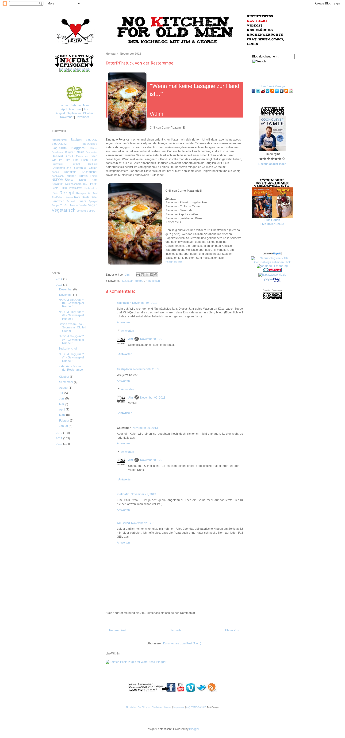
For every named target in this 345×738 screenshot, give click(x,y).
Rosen (69, 197)
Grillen (93, 168)
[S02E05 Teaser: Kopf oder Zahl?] (83, 70)
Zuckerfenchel (68, 348)
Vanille (83, 205)
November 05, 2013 (144, 302)
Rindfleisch (153, 280)
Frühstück (57, 164)
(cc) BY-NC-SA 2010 (196, 707)
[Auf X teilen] (147, 274)
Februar (76, 105)
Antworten (123, 322)
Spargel (93, 201)
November (66, 117)
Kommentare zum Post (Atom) (182, 643)
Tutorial (74, 205)
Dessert (57, 156)
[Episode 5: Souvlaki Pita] (79, 70)
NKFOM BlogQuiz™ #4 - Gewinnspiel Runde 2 (71, 358)
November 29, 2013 (144, 523)
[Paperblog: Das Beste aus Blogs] (272, 282)
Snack (82, 201)
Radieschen (90, 188)
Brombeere (58, 152)
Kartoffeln (70, 172)
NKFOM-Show (62, 180)
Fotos (93, 160)
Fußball (76, 164)
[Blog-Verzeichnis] (272, 270)
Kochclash (58, 176)
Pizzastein (127, 280)
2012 (59, 433)
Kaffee (55, 172)
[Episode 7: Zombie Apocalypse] (61, 70)
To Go (64, 205)
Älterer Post (232, 630)
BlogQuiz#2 (59, 143)
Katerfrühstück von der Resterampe (71, 368)
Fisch (84, 160)
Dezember (82, 117)
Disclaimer (157, 707)
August (60, 113)
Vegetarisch (64, 210)
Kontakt (168, 707)
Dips (68, 156)
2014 (59, 279)
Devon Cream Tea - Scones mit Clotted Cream (72, 328)
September (74, 113)
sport (92, 210)
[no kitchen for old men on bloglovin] (277, 92)
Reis (55, 193)
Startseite (175, 630)
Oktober (88, 113)
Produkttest (75, 187)
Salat (94, 197)
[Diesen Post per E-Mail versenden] (138, 274)
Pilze (64, 188)
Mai (71, 109)
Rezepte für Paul (87, 193)
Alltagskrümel (59, 139)
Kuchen (71, 176)
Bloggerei (78, 148)
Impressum (178, 707)
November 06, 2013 (146, 369)
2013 (59, 284)
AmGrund (123, 523)
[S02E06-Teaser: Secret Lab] (75, 70)
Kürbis (83, 176)
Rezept (139, 280)
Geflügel (92, 164)
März (86, 105)
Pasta (93, 184)
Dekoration (91, 152)
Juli (86, 109)
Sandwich (58, 201)
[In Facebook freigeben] (151, 274)
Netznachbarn (73, 184)
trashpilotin (124, 369)
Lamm (93, 176)
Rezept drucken (174, 261)
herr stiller (124, 302)
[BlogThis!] (142, 274)
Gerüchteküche (61, 168)
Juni (78, 109)
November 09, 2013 (152, 339)
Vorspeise (82, 210)
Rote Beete (81, 197)
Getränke (80, 168)
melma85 (123, 494)
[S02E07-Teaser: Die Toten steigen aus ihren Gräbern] (66, 70)
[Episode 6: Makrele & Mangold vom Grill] (70, 70)
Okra (85, 184)
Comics (79, 152)
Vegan (92, 205)
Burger (69, 152)
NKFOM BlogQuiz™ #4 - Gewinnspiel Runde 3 (71, 340)
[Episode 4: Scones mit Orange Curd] (88, 70)
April (64, 109)
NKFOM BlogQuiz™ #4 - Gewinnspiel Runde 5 (71, 303)
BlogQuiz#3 (89, 143)
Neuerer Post (117, 630)
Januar (64, 105)
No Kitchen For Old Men (138, 707)
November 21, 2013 (143, 494)
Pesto (55, 187)
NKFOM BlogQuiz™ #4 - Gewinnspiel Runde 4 (71, 315)
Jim (127, 274)
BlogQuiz (91, 139)
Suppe (55, 205)
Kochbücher (89, 172)
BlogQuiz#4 (59, 148)
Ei (73, 156)
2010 (59, 443)
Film (75, 160)
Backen (76, 139)
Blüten (93, 148)
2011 (59, 438)
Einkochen (82, 156)
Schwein (71, 201)
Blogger (194, 729)
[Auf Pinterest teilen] (155, 274)
